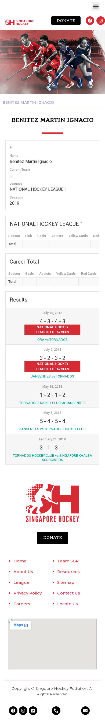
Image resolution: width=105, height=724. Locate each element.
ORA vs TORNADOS (52, 340)
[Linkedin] (33, 710)
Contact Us (68, 593)
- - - (52, 321)
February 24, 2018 (52, 439)
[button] (96, 6)
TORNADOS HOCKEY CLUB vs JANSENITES (52, 403)
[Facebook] (90, 20)
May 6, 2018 (52, 413)
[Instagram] (100, 20)
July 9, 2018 (52, 350)
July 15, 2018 (52, 313)
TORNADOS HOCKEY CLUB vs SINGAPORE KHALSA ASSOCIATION (52, 458)
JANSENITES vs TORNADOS (52, 376)
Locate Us (67, 603)
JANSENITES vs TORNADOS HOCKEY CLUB (52, 429)
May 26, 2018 (52, 386)
